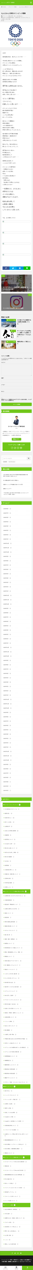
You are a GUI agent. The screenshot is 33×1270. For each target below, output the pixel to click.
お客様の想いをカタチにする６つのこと (15, 895)
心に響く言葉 (9, 1235)
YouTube (8, 861)
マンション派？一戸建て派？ (12, 1099)
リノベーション (12, 461)
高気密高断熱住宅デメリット (12, 1140)
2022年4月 (7, 734)
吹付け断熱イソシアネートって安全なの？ (15, 1144)
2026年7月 (7, 513)
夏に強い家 (8, 934)
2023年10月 (7, 656)
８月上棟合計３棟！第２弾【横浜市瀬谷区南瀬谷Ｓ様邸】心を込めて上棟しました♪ (15, 475)
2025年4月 (7, 578)
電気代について (9, 1153)
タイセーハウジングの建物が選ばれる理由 (15, 891)
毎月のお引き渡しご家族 (11, 852)
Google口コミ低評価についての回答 (14, 1121)
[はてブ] (20, 268)
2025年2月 (7, 586)
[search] (28, 458)
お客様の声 (8, 826)
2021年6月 (7, 777)
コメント (3, 362)
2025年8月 (7, 560)
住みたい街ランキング (11, 1025)
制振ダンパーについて (11, 969)
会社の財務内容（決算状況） (12, 1209)
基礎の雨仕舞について (11, 926)
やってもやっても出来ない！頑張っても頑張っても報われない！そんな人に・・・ (24, 333)
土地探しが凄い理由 (10, 1034)
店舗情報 (8, 835)
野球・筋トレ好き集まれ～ (17, 16)
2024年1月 (7, 643)
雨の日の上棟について (11, 848)
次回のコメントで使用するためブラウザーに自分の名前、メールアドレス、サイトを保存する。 (16, 400)
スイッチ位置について (11, 1200)
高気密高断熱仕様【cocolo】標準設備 (14, 1174)
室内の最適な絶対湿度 (11, 921)
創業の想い (8, 813)
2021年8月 (7, 768)
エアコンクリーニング (11, 991)
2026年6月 (7, 517)
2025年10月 (7, 552)
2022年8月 (7, 716)
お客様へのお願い (10, 1103)
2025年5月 (7, 573)
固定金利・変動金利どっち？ (12, 904)
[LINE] (27, 268)
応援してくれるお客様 (11, 1112)
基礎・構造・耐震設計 (11, 939)
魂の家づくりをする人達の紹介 (13, 986)
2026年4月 (7, 526)
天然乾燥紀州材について (11, 1125)
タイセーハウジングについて (12, 804)
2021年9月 (7, 764)
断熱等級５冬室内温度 (11, 1069)
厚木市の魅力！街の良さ (11, 1004)
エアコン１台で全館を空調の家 (13, 1051)
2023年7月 (7, 669)
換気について (9, 913)
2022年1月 (7, 747)
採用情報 (8, 865)
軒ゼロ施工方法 (9, 1179)
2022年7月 (7, 721)
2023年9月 (7, 660)
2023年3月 (7, 686)
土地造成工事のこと (10, 869)
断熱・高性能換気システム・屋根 (13, 952)
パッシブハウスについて (11, 1095)
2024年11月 (7, 599)
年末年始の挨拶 (9, 882)
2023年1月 (7, 695)
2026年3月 (7, 530)
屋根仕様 (8, 1166)
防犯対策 (8, 917)
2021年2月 (6, 790)
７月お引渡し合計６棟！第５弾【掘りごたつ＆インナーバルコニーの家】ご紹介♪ (16, 493)
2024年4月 (7, 630)
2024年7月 (7, 617)
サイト (2, 391)
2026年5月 (7, 521)
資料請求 (16, 1268)
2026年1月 (7, 539)
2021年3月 (6, 786)
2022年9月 (7, 712)
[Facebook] (6, 268)
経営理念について (10, 839)
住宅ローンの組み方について (12, 1043)
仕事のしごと (9, 887)
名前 (2, 378)
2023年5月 (7, 677)
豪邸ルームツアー (7, 488)
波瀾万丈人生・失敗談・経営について (14, 1218)
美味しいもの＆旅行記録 (11, 1244)
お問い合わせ (5, 1268)
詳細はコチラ (16, 439)
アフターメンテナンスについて (13, 999)
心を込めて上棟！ (10, 843)
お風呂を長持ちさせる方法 (12, 908)
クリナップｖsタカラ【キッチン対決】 (14, 1187)
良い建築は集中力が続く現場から (11, 480)
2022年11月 (7, 703)
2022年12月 (7, 699)
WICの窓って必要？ (10, 995)
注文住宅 (5, 461)
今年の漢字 (8, 1213)
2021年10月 (7, 760)
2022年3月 (7, 738)
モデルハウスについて (11, 930)
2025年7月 (7, 565)
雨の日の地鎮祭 (9, 856)
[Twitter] (13, 268)
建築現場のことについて (11, 1064)
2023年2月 (7, 690)
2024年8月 (7, 612)
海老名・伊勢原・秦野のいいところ (14, 1012)
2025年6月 (7, 569)
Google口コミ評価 (10, 1116)
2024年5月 (7, 625)
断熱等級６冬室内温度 (11, 1073)
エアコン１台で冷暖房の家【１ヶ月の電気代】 (16, 1047)
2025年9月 (7, 556)
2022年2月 (7, 742)
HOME (4, 7)
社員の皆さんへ (9, 817)
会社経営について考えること (12, 1226)
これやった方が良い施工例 (12, 973)
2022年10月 (7, 708)
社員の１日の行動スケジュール (13, 1008)
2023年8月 (7, 664)
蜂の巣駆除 (8, 1030)
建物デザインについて (11, 1077)
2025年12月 (7, 543)
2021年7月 (7, 773)
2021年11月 (7, 755)
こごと (14, 330)
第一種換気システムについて (12, 965)
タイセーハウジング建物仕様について (14, 1157)
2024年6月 (7, 621)
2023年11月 (7, 651)
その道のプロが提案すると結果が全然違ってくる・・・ (24, 321)
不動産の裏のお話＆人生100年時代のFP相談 (16, 1038)
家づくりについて (10, 1086)
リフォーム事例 (9, 1021)
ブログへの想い (9, 1222)
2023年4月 (7, 682)
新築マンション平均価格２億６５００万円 (13, 484)
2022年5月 (7, 729)
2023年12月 (7, 647)
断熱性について (9, 956)
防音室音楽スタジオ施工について (13, 947)
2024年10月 (7, 604)
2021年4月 (6, 781)
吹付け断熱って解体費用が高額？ (13, 1148)
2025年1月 (7, 591)
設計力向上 (8, 1090)
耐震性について (9, 943)
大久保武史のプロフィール (12, 809)
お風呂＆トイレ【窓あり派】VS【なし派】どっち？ (16, 1134)
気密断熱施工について (11, 1056)
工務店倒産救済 (9, 900)
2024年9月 (7, 608)
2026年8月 (7, 508)
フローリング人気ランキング (12, 1196)
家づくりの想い (9, 822)
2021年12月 (7, 751)
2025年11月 (7, 547)
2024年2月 (7, 638)
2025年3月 (7, 582)
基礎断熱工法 (9, 1060)
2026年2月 (7, 534)
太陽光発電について (10, 1017)
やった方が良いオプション (12, 978)
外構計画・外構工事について (12, 874)
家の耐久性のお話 (10, 982)
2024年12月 (7, 595)
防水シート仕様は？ (10, 1183)
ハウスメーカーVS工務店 (11, 1129)
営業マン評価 (9, 1108)
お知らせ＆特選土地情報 (11, 830)
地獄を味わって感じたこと (24, 342)
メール (3, 384)
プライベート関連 (12, 7)
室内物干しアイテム (10, 1192)
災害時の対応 (9, 878)
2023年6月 (7, 673)
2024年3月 (7, 634)
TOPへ (27, 1268)
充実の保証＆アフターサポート (13, 960)
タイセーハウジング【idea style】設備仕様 (15, 1161)
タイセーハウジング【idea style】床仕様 (15, 1170)
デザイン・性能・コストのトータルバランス (16, 1082)
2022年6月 (7, 725)
